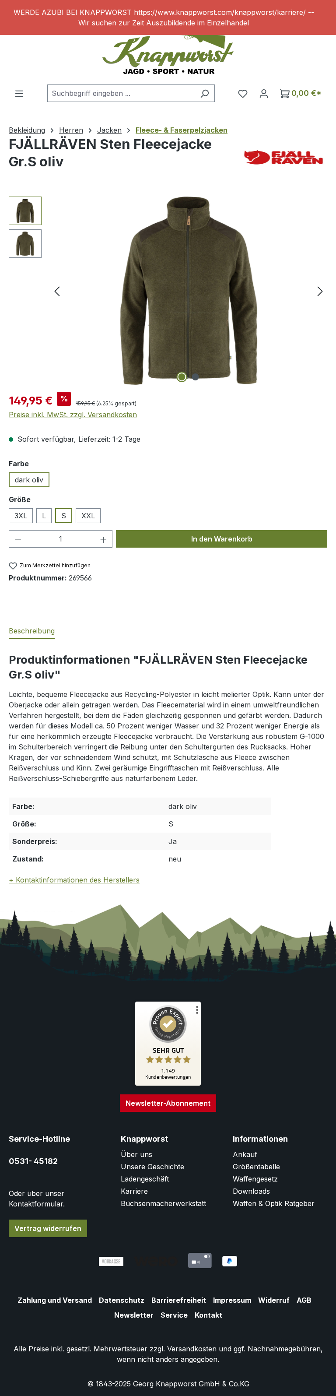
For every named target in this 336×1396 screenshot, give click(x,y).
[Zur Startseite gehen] (168, 52)
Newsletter (134, 1315)
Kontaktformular (36, 1203)
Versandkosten (192, 1348)
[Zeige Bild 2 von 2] (195, 376)
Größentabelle (256, 1166)
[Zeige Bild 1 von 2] (182, 376)
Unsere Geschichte (152, 1166)
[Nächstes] (320, 291)
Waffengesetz (255, 1178)
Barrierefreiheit (178, 1300)
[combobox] (121, 93)
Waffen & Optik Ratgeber (274, 1203)
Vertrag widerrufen (47, 1228)
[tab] (32, 631)
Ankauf (245, 1154)
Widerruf (274, 1300)
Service (174, 1315)
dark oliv (29, 479)
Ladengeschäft (145, 1178)
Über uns (136, 1154)
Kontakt (208, 1315)
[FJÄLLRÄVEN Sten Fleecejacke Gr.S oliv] (188, 291)
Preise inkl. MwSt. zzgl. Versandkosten (73, 414)
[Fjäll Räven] (283, 157)
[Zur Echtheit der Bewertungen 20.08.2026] (168, 1083)
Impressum (232, 1300)
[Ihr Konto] (263, 93)
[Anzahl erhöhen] (103, 539)
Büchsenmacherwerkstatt (163, 1203)
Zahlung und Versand (55, 1300)
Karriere (134, 1191)
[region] (168, 17)
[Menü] (19, 93)
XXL (88, 515)
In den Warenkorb (221, 538)
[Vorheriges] (56, 291)
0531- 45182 (33, 1161)
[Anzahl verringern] (18, 539)
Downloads (251, 1191)
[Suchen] (204, 93)
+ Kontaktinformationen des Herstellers (74, 880)
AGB (304, 1300)
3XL (20, 515)
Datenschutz (121, 1300)
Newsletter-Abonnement (168, 1103)
